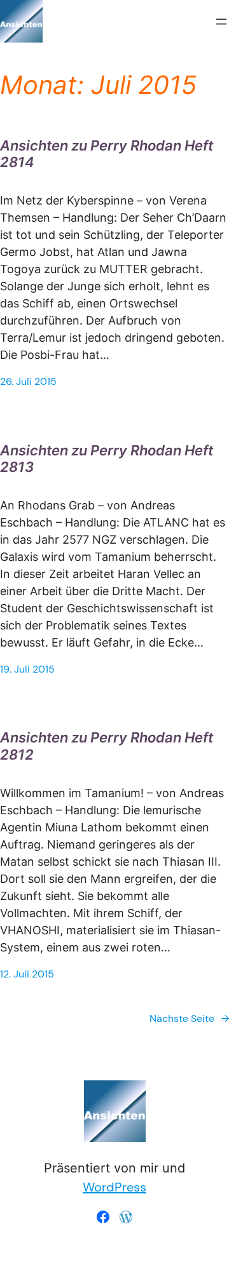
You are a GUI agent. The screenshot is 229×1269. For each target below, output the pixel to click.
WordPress (114, 1187)
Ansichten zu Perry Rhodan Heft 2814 (106, 153)
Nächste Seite (189, 1018)
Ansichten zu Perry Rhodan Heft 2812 (106, 745)
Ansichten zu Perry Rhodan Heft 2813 (106, 458)
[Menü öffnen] (221, 21)
